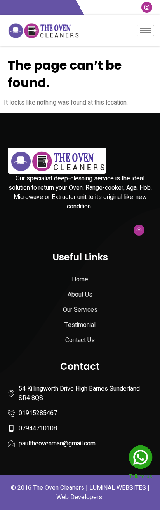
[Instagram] (146, 7)
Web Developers (79, 497)
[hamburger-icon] (145, 30)
